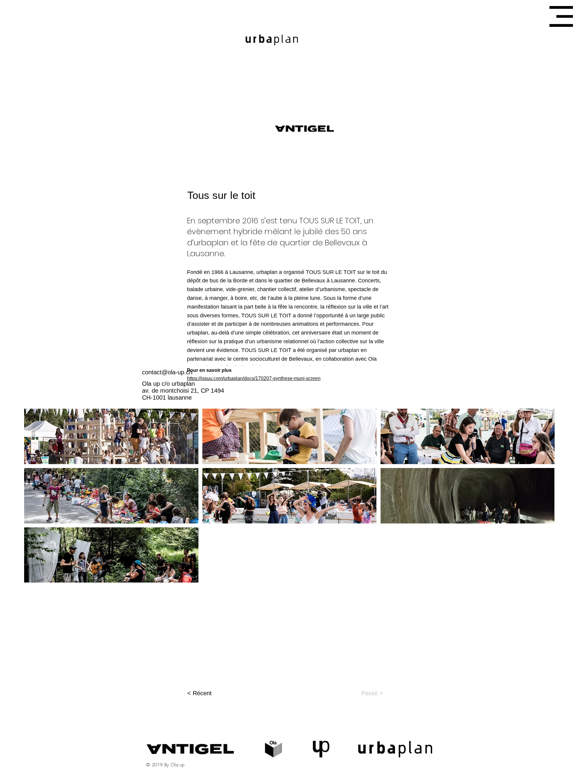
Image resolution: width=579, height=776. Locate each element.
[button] (561, 16)
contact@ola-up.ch (167, 372)
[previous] (35, 499)
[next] (544, 499)
